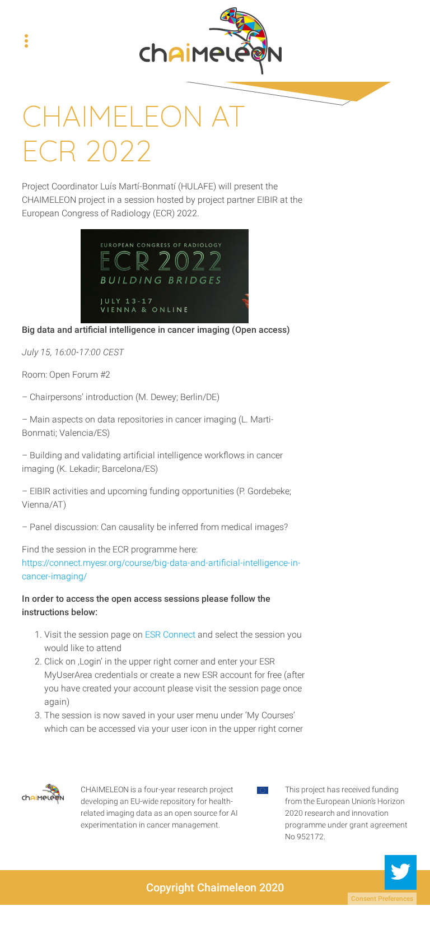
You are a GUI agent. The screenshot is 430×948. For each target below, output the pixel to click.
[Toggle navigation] (26, 41)
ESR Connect (170, 634)
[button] (401, 872)
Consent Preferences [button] (382, 899)
